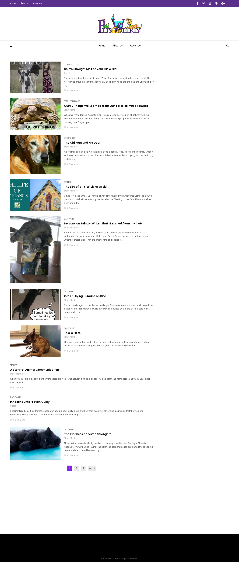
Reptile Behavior (72, 101)
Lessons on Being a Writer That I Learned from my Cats (103, 223)
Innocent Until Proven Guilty (30, 402)
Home (102, 45)
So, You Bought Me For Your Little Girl (90, 69)
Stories (67, 182)
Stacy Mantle (70, 110)
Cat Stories (69, 219)
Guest (67, 73)
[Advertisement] (119, 507)
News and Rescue (72, 64)
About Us (118, 45)
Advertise (135, 45)
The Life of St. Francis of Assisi (85, 187)
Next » (92, 468)
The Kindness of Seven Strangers (87, 434)
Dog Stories (69, 138)
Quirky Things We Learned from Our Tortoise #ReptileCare (106, 106)
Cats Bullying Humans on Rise (85, 296)
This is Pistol (72, 333)
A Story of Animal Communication (34, 370)
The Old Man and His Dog (82, 142)
